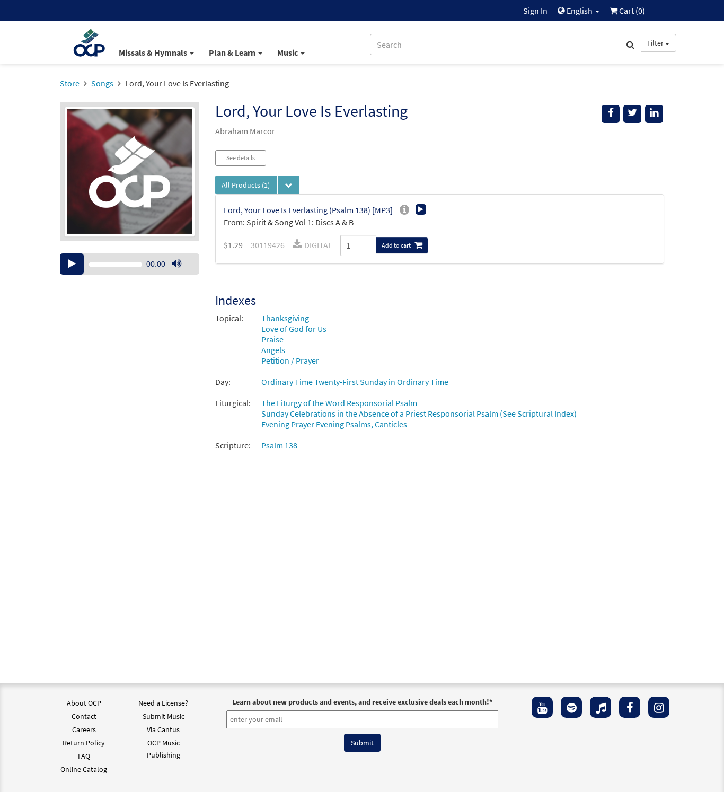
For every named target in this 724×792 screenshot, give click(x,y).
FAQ (84, 756)
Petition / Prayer (290, 360)
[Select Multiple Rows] (288, 185)
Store (70, 83)
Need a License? (163, 703)
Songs (102, 83)
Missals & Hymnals (154, 52)
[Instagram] (658, 707)
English (579, 10)
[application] (129, 264)
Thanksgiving (285, 318)
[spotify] (571, 707)
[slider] (182, 274)
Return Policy (84, 742)
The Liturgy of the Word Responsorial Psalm (339, 403)
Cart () (631, 10)
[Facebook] (629, 707)
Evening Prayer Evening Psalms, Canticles (334, 424)
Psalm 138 (279, 445)
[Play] (72, 264)
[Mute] (176, 264)
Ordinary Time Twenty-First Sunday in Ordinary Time (354, 381)
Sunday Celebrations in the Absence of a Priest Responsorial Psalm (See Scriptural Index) (419, 413)
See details (240, 158)
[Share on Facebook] (611, 114)
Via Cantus (163, 729)
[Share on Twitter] (632, 114)
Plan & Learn (233, 52)
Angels (273, 350)
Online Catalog (83, 769)
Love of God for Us (293, 328)
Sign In (535, 10)
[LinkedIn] (654, 114)
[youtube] (542, 707)
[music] (600, 707)
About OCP (84, 703)
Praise (272, 339)
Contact (84, 716)
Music (288, 52)
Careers (84, 729)
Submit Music (163, 716)
